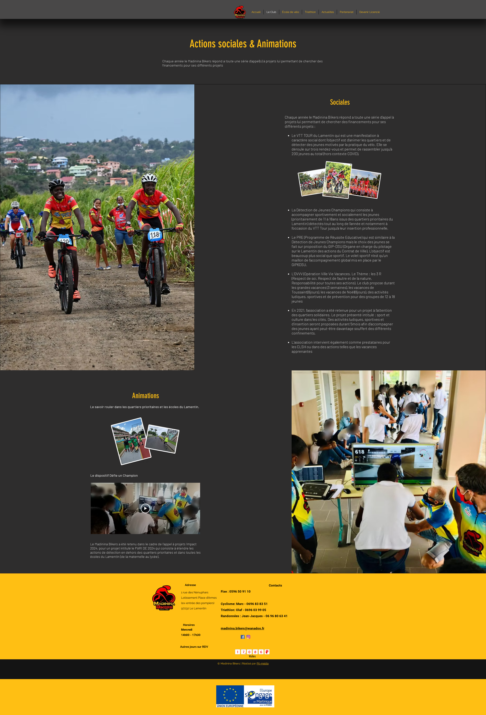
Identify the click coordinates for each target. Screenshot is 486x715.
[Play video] (145, 508)
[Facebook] (243, 637)
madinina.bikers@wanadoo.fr (242, 628)
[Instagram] (248, 637)
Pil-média (263, 663)
